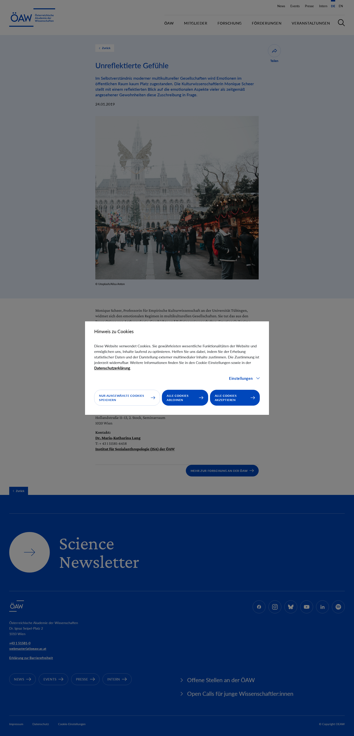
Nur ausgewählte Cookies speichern (121, 398)
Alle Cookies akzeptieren (226, 398)
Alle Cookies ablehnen (178, 398)
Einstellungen (241, 378)
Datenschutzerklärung (112, 368)
